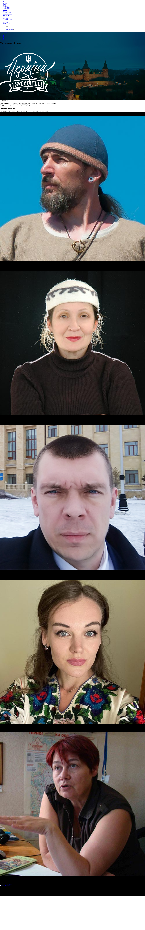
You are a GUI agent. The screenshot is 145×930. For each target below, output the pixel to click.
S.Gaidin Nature (7, 12)
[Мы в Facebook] (3, 36)
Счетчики (5, 22)
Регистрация (6, 7)
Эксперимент (6, 23)
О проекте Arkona (7, 19)
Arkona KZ (10, 884)
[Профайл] (72, 188)
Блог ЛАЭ (5, 11)
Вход (4, 4)
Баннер (5, 3)
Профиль (5, 6)
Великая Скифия (7, 16)
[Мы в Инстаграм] (3, 38)
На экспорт (6, 20)
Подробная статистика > (13, 895)
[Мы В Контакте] (3, 39)
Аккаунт (5, 1)
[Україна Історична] (27, 98)
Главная (5, 10)
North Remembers (7, 14)
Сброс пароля (6, 8)
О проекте (5, 18)
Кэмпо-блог (6, 15)
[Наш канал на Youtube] (3, 35)
